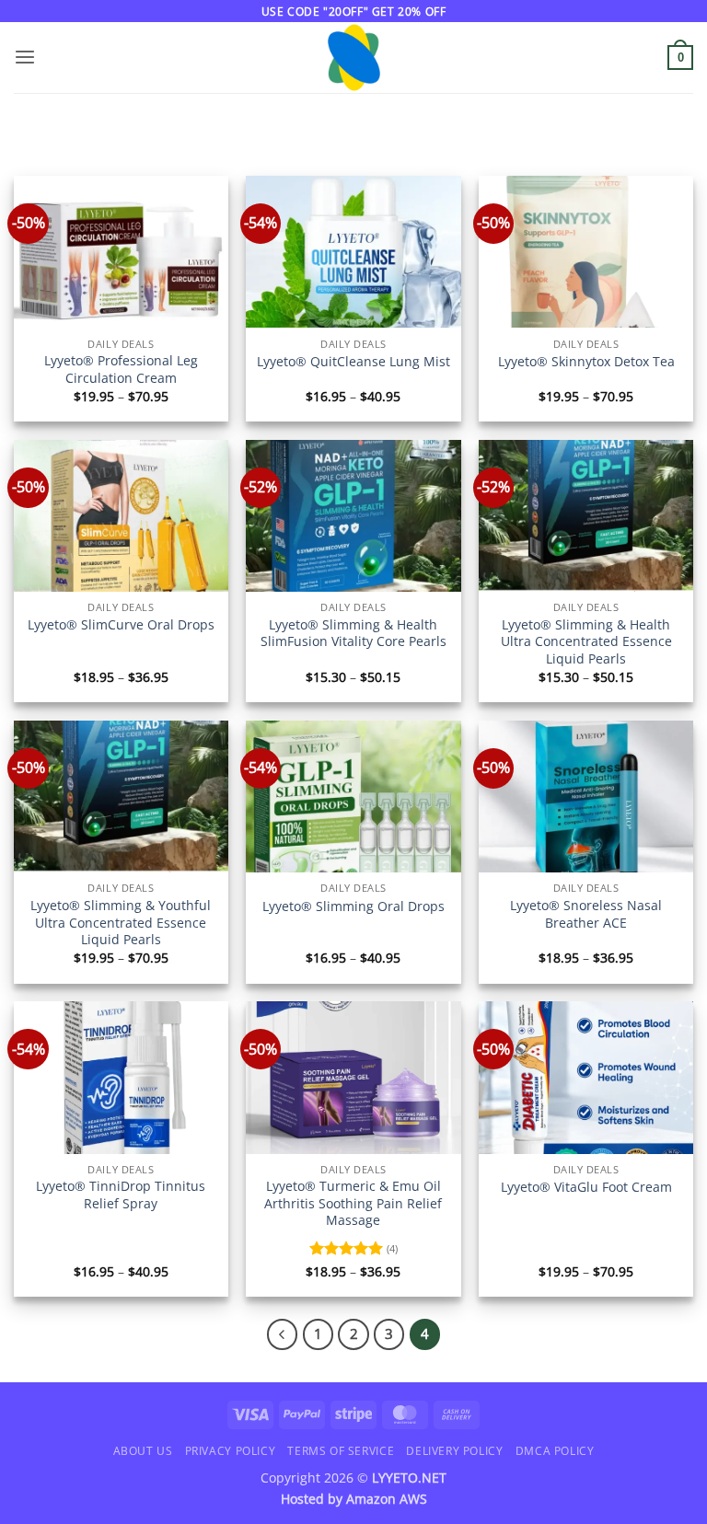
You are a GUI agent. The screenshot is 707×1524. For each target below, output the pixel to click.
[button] (25, 57)
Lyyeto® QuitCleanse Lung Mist (353, 361)
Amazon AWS (386, 1498)
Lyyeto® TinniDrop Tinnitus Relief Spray (120, 1195)
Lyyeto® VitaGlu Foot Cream (586, 1187)
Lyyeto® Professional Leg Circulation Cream (121, 369)
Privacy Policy (230, 1451)
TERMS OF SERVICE (340, 1451)
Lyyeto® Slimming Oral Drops (353, 906)
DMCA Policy (555, 1451)
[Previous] (282, 1334)
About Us (143, 1451)
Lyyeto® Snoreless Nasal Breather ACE (586, 914)
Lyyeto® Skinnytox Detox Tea (586, 361)
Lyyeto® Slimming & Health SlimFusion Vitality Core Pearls (353, 634)
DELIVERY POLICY (454, 1451)
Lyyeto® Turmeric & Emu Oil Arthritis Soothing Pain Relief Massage (353, 1203)
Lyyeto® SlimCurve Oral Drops (121, 625)
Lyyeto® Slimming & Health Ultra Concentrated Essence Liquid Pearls (586, 642)
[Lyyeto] (354, 57)
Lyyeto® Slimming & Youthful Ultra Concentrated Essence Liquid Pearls (120, 922)
